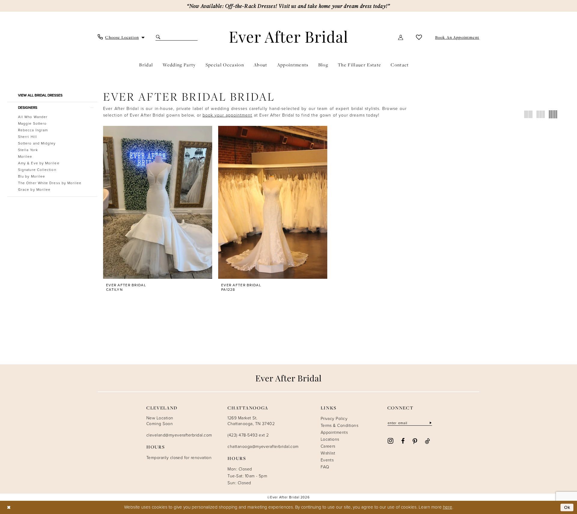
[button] (401, 37)
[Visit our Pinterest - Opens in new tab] (414, 440)
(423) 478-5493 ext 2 (248, 435)
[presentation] (157, 202)
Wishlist (328, 453)
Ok (567, 507)
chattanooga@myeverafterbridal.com (262, 446)
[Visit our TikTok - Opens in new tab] (427, 440)
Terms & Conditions (339, 425)
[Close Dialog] (9, 507)
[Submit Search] (158, 37)
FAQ (325, 467)
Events (327, 460)
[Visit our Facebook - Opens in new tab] (403, 440)
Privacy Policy (334, 418)
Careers (328, 446)
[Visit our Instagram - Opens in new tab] (390, 440)
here (447, 507)
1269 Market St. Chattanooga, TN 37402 (251, 421)
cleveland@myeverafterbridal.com (179, 435)
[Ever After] (289, 37)
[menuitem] (121, 37)
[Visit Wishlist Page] (419, 37)
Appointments (334, 432)
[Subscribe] (430, 423)
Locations (330, 439)
